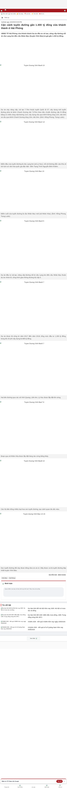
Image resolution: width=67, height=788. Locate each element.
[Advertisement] (33, 49)
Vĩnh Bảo (4, 578)
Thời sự (6, 17)
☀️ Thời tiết (35, 13)
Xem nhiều (13, 13)
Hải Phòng (12, 578)
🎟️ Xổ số (41, 13)
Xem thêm (33, 638)
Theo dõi (59, 781)
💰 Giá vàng (20, 13)
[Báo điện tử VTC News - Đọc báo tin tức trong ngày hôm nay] (10, 10)
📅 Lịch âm (27, 13)
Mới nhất (5, 13)
